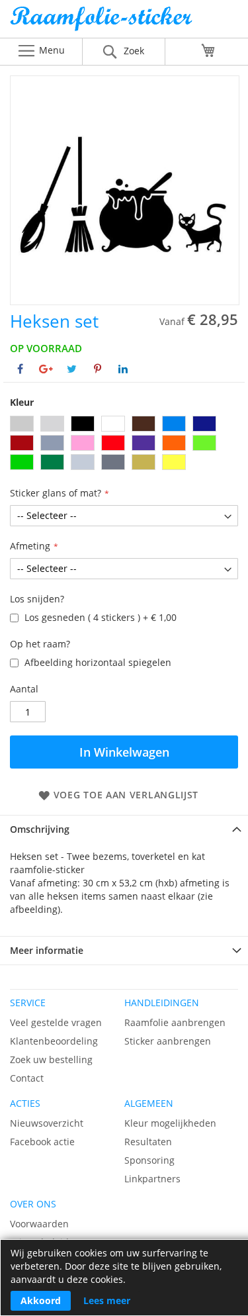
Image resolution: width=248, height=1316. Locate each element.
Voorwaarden (39, 1223)
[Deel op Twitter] (72, 368)
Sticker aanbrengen (167, 1041)
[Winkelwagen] (208, 50)
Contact (27, 1078)
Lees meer (106, 1300)
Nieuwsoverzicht (46, 1123)
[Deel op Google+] (46, 368)
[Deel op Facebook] (20, 368)
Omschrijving (39, 829)
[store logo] (124, 22)
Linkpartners (152, 1178)
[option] (22, 424)
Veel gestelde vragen (56, 1022)
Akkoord (41, 1300)
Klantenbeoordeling (54, 1041)
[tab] (124, 829)
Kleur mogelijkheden (170, 1123)
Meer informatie (46, 950)
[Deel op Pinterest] (97, 368)
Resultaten (148, 1141)
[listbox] (124, 444)
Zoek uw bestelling (51, 1059)
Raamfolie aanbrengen (175, 1022)
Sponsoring (149, 1160)
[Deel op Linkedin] (123, 368)
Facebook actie (42, 1141)
